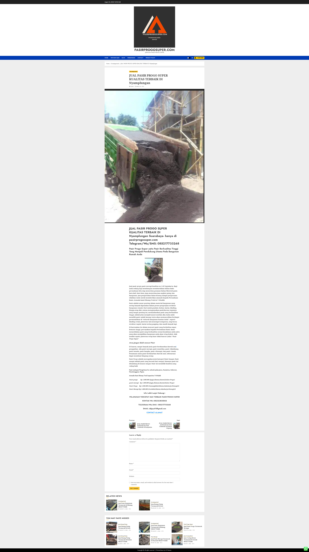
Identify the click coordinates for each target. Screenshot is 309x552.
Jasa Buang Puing (122, 524)
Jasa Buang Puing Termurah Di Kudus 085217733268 (125, 539)
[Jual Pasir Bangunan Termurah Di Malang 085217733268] (111, 505)
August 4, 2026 (124, 509)
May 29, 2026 (155, 542)
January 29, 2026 (156, 508)
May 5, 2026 (188, 543)
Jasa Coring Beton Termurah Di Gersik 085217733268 (190, 539)
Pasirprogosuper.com (154, 50)
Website (131, 476)
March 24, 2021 (140, 86)
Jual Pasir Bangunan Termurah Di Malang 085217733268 (125, 505)
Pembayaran (131, 58)
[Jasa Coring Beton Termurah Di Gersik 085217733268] (177, 539)
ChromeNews (159, 550)
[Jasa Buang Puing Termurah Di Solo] (144, 505)
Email (131, 470)
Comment (132, 442)
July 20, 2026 (188, 530)
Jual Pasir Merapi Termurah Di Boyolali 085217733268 (160, 540)
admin (132, 86)
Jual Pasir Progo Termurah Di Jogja (193, 527)
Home (106, 58)
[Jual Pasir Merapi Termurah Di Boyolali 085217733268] (144, 539)
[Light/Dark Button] (189, 58)
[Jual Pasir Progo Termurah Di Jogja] (177, 527)
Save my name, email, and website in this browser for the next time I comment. (152, 483)
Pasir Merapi (154, 537)
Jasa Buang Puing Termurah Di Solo (157, 505)
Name (131, 463)
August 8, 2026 (124, 530)
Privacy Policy (150, 58)
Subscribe (200, 58)
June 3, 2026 (123, 543)
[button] (192, 57)
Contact (140, 58)
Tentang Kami (114, 58)
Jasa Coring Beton (188, 536)
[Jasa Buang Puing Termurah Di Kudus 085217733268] (111, 539)
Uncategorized (133, 71)
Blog (123, 58)
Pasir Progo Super (188, 524)
